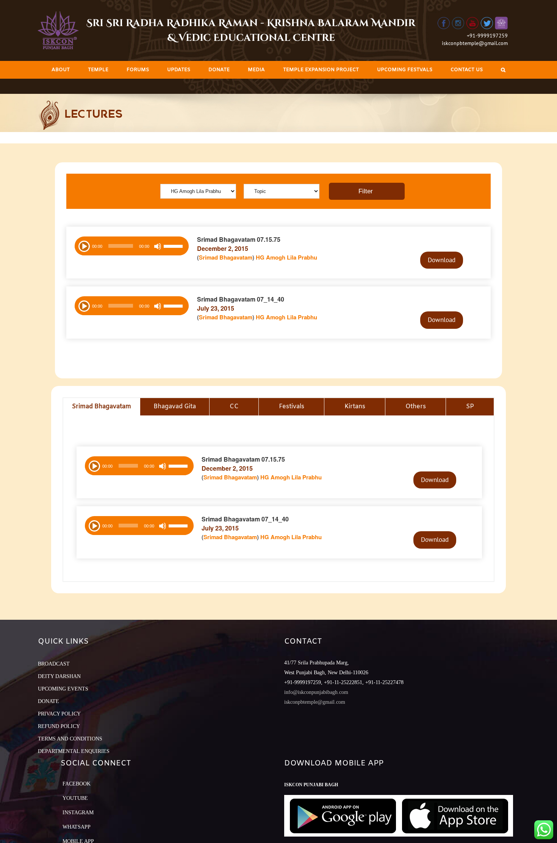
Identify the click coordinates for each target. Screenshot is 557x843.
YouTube (75, 798)
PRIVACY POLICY (59, 714)
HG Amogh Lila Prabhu (286, 257)
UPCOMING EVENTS (63, 689)
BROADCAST (54, 664)
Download (441, 260)
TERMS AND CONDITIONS (70, 739)
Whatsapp (77, 827)
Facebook (77, 784)
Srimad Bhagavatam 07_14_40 (240, 299)
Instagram (78, 812)
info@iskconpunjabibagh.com (316, 692)
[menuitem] (60, 70)
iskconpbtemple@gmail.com (475, 43)
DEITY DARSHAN (59, 676)
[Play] (83, 245)
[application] (132, 245)
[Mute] (157, 246)
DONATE (48, 701)
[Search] (503, 70)
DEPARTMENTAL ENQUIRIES (74, 751)
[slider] (174, 247)
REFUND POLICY (59, 726)
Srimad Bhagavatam (225, 257)
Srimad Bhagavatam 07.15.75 (238, 239)
